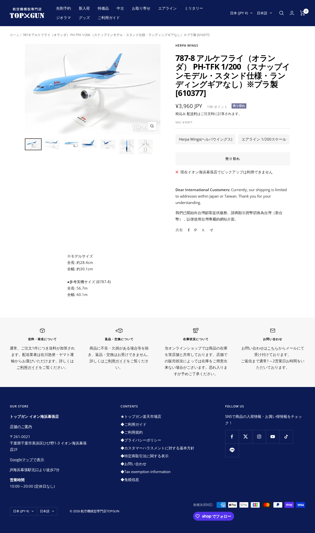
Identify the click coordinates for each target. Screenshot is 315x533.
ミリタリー (194, 8)
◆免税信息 (130, 479)
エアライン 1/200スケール (264, 139)
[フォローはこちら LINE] (232, 450)
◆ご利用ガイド (133, 424)
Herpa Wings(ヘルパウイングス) (205, 139)
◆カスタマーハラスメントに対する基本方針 (157, 447)
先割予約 (63, 8)
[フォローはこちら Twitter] (245, 436)
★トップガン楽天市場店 (141, 416)
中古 (120, 8)
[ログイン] (292, 13)
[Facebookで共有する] (189, 230)
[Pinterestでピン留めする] (195, 230)
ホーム (14, 35)
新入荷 (84, 8)
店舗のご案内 (21, 426)
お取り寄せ (141, 8)
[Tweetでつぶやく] (203, 230)
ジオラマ (63, 17)
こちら (272, 348)
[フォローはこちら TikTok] (286, 436)
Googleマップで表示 (27, 459)
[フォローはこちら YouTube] (272, 436)
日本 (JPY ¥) (239, 13)
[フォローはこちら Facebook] (232, 436)
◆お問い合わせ (133, 463)
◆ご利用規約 (132, 432)
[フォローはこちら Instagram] (259, 436)
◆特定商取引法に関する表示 (145, 455)
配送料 (192, 113)
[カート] (302, 13)
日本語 (262, 13)
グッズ (84, 17)
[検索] (281, 13)
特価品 (103, 8)
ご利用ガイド (109, 17)
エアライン (167, 8)
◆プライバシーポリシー (141, 440)
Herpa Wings (186, 45)
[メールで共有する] (211, 230)
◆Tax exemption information (146, 471)
